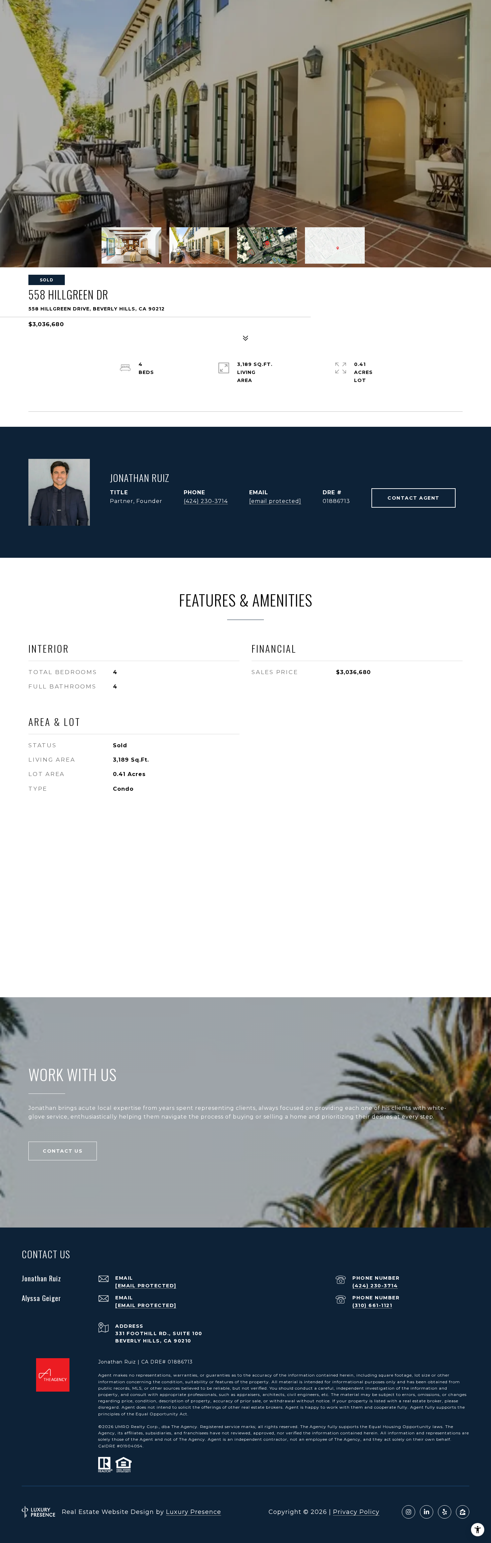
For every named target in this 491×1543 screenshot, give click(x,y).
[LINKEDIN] (426, 1512)
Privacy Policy (356, 1512)
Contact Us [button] (63, 1151)
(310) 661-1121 (372, 1305)
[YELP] (444, 1512)
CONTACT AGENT (413, 498)
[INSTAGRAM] (408, 1512)
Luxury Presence (193, 1512)
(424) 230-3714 (206, 501)
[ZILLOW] (462, 1512)
